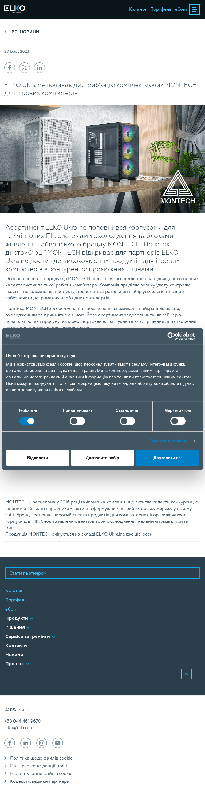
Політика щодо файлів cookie (41, 758)
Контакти (16, 645)
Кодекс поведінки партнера (39, 781)
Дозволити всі (167, 457)
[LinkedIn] (25, 743)
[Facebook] (9, 743)
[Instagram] (41, 743)
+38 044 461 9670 (22, 721)
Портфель (161, 9)
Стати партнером (27, 573)
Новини (14, 654)
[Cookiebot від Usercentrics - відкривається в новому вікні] (175, 336)
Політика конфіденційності (38, 766)
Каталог (138, 9)
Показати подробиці (169, 440)
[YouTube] (57, 743)
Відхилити (37, 457)
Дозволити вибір (102, 457)
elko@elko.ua (18, 727)
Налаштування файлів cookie (41, 773)
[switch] (77, 421)
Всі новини (25, 32)
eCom (181, 9)
